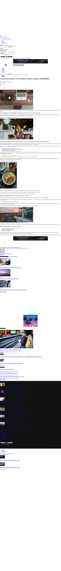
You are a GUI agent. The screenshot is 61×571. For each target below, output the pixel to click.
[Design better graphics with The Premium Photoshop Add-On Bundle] (2, 410)
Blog (2, 40)
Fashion (3, 68)
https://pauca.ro (2, 254)
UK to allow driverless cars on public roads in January (10, 267)
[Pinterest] (16, 87)
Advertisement (4, 451)
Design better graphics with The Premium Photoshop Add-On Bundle (13, 412)
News (3, 67)
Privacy (3, 450)
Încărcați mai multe (3, 379)
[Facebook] (9, 87)
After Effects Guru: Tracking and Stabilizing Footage (10, 349)
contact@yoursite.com (7, 447)
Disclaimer (3, 449)
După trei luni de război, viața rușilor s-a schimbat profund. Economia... (14, 426)
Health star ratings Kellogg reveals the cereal (8, 372)
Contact (3, 42)
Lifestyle (3, 70)
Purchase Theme (4, 43)
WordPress (19, 110)
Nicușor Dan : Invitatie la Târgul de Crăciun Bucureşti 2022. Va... (13, 395)
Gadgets (3, 69)
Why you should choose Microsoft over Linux (13, 247)
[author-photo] (2, 252)
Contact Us (3, 452)
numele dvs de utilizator (12, 46)
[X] (12, 87)
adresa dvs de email (12, 52)
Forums (3, 41)
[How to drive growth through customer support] (2, 417)
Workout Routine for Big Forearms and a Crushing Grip (11, 363)
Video (3, 71)
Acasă (1, 74)
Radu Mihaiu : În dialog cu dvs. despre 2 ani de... (9, 402)
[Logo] (6, 66)
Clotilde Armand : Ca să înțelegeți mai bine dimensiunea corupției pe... (13, 387)
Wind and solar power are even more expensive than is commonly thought (16, 248)
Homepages (3, 72)
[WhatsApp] (19, 87)
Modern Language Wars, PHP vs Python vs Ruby (10, 460)
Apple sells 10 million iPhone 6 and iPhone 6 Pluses (10, 467)
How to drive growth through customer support (9, 278)
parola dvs (10, 47)
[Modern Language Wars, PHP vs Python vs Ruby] (2, 458)
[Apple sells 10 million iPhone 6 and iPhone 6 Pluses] (2, 465)
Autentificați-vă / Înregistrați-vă (6, 38)
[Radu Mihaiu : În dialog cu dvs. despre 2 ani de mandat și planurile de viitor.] (2, 400)
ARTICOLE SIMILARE (4, 256)
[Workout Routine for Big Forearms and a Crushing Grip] (2, 361)
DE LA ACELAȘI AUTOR (12, 256)
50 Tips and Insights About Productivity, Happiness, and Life (12, 376)
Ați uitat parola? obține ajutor (4, 49)
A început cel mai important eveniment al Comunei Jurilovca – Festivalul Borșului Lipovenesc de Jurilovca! (21, 356)
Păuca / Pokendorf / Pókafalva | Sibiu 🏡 (6, 253)
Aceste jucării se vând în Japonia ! (6, 369)
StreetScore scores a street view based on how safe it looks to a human (13, 289)
